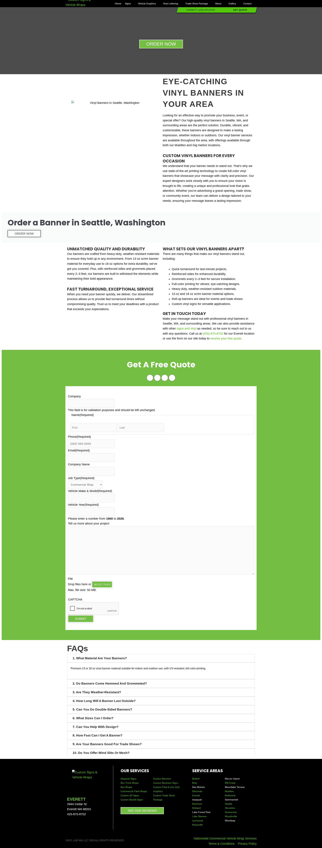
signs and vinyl (186, 328)
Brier (194, 783)
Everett (196, 795)
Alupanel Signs (128, 778)
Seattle (228, 803)
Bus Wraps (127, 787)
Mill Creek (230, 783)
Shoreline (230, 808)
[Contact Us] (294, 826)
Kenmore (197, 803)
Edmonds (197, 791)
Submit (80, 618)
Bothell (195, 778)
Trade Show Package (196, 3)
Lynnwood (197, 820)
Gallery (232, 3)
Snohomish (231, 812)
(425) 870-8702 (213, 333)
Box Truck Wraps (130, 783)
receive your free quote (225, 338)
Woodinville (231, 816)
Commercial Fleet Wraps (134, 791)
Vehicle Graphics (147, 3)
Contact (247, 3)
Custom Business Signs (165, 783)
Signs (128, 3)
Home (118, 3)
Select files (102, 584)
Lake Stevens (199, 816)
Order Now (24, 233)
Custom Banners (162, 778)
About (218, 3)
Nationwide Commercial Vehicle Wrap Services (225, 838)
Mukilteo (229, 791)
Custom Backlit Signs (132, 799)
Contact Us (309, 826)
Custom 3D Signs (130, 795)
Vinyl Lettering (170, 3)
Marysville (197, 824)
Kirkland (196, 808)
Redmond (230, 795)
